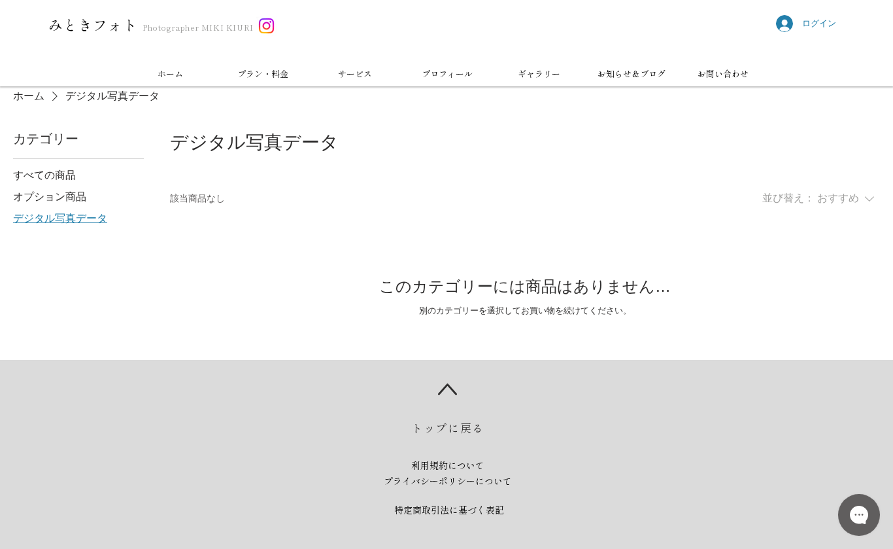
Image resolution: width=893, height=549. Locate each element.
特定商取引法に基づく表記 (449, 509)
